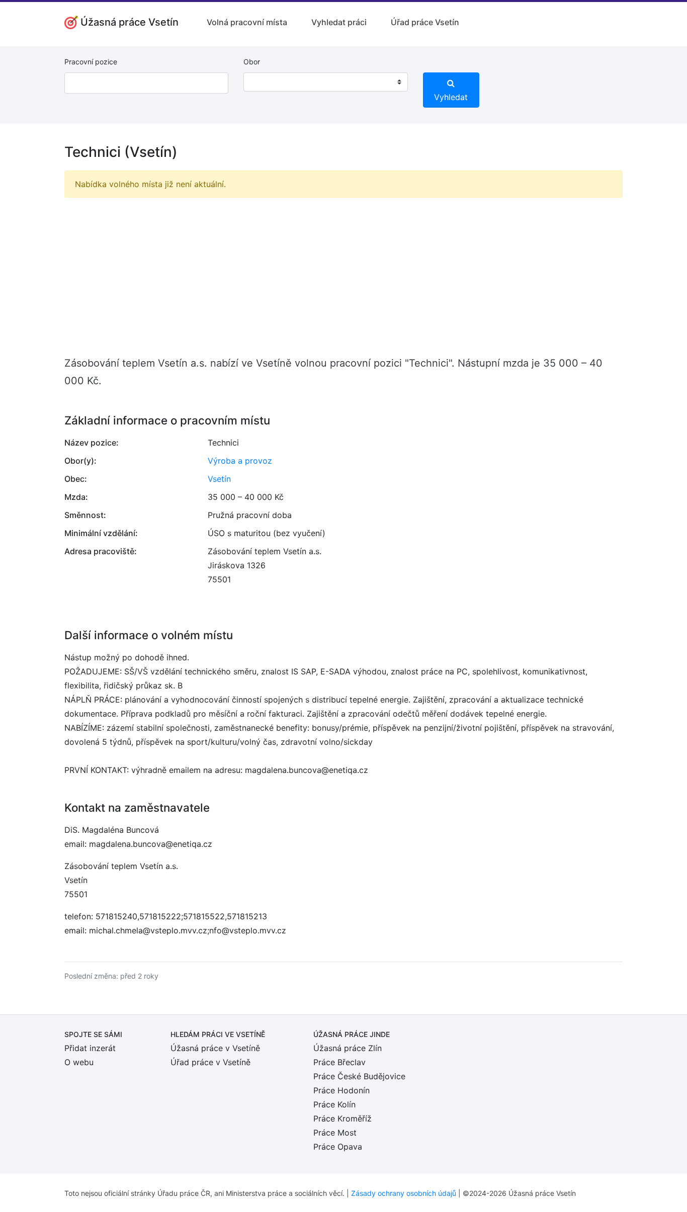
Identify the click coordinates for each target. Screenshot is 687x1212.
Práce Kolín (334, 1104)
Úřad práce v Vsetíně (210, 1062)
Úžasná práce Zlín (347, 1048)
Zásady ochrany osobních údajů (403, 1193)
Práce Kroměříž (342, 1118)
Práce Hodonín (341, 1090)
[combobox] (325, 82)
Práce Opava (337, 1147)
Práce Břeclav (339, 1062)
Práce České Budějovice (359, 1076)
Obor (251, 61)
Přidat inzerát (90, 1048)
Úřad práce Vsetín (425, 22)
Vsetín (219, 479)
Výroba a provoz (240, 461)
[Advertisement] (343, 276)
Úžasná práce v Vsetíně (215, 1048)
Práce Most (335, 1133)
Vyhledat (451, 97)
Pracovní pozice (90, 61)
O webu (79, 1062)
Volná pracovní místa (247, 22)
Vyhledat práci (339, 22)
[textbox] (264, 82)
